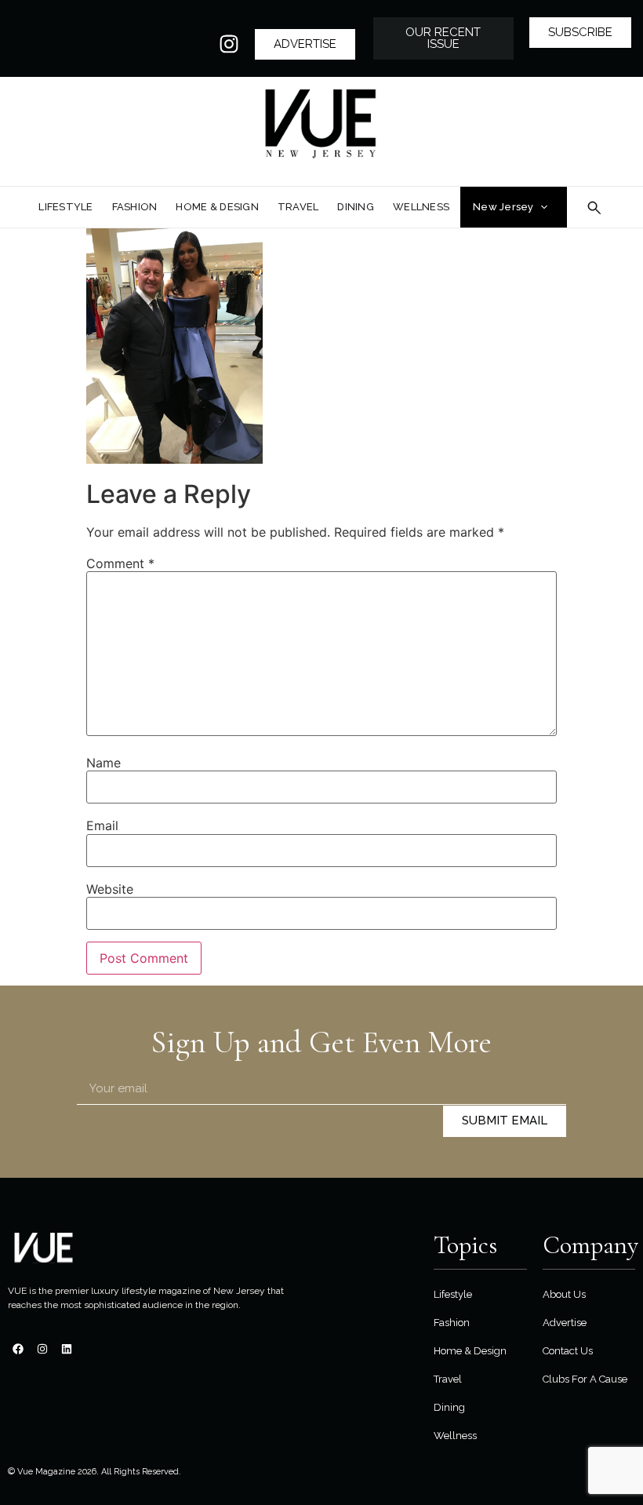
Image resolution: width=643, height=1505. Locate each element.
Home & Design (470, 1351)
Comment (120, 563)
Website (109, 889)
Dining (449, 1407)
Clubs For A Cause (585, 1379)
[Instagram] (229, 44)
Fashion (452, 1322)
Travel (448, 1379)
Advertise (565, 1322)
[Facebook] (18, 1349)
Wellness (455, 1435)
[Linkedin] (66, 1349)
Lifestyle (453, 1294)
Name (103, 762)
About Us (564, 1294)
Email (102, 825)
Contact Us (568, 1351)
